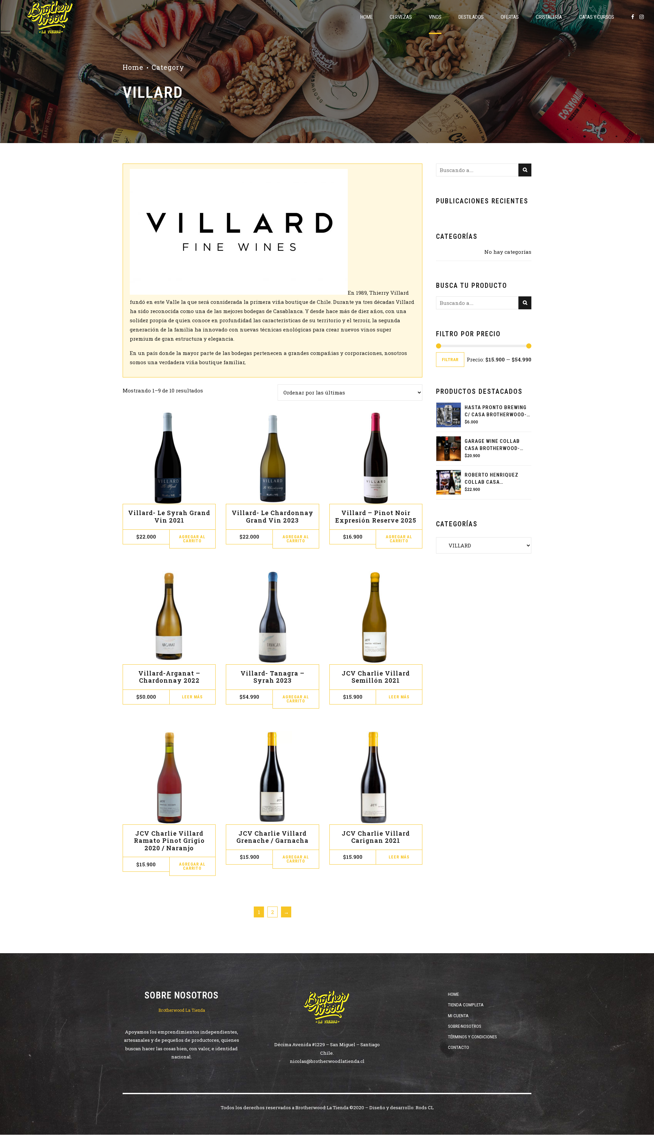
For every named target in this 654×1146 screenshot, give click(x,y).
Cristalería (549, 17)
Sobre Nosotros (464, 1026)
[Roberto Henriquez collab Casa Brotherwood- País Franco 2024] (448, 482)
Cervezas (401, 17)
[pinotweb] (375, 457)
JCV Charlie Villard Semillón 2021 (376, 677)
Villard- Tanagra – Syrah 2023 (272, 677)
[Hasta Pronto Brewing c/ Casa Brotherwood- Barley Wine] (448, 415)
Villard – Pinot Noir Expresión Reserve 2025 (375, 516)
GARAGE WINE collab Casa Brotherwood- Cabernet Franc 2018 (494, 445)
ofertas (510, 17)
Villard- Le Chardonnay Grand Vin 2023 (272, 516)
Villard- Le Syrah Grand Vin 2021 (169, 516)
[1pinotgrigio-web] (169, 777)
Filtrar (450, 359)
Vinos (435, 17)
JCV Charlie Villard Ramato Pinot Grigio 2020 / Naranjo (169, 840)
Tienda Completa (466, 1004)
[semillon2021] (375, 617)
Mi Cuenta (458, 1015)
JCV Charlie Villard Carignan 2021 (376, 837)
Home (366, 17)
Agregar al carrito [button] (192, 539)
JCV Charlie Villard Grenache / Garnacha (272, 837)
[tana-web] (272, 617)
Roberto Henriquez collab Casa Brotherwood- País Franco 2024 (491, 479)
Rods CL (425, 1107)
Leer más (192, 697)
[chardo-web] (272, 457)
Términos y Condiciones (472, 1036)
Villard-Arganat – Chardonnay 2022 (169, 677)
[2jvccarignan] (375, 777)
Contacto (458, 1047)
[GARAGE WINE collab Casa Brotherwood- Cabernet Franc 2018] (448, 448)
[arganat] (169, 617)
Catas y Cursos (596, 17)
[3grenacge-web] (272, 777)
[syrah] (169, 457)
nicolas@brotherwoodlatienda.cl (327, 1061)
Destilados (471, 17)
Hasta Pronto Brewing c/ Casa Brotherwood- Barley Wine (496, 411)
